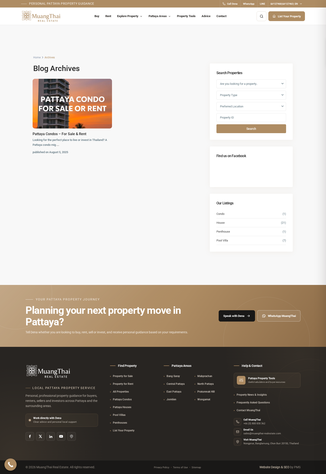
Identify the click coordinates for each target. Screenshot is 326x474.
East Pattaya (174, 391)
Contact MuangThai (248, 410)
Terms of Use (180, 467)
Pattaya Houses (122, 407)
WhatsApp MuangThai (282, 316)
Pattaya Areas (158, 16)
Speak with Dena (233, 316)
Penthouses (120, 422)
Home (37, 57)
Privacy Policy (161, 467)
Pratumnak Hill (206, 391)
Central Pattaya (176, 383)
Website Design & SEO (274, 467)
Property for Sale (123, 376)
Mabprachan (204, 376)
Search (251, 128)
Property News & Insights (252, 394)
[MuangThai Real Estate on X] (40, 436)
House (220, 222)
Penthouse (223, 231)
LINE (262, 3)
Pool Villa (222, 240)
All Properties (121, 391)
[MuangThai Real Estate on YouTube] (61, 436)
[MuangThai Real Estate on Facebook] (30, 436)
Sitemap (196, 467)
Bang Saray (173, 376)
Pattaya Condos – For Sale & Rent (59, 134)
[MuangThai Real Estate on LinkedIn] (50, 436)
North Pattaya (205, 383)
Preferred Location (231, 106)
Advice (206, 16)
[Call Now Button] (10, 464)
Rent (108, 16)
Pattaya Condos (122, 399)
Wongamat (203, 399)
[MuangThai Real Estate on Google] (71, 436)
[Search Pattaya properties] (261, 16)
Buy (96, 16)
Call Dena (232, 3)
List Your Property (289, 16)
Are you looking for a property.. (238, 83)
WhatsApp (248, 3)
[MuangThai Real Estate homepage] (41, 16)
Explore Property (127, 16)
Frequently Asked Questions (253, 402)
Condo (220, 213)
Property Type (228, 95)
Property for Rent (123, 383)
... (58, 144)
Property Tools (186, 16)
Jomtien (171, 399)
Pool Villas (119, 415)
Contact (221, 16)
